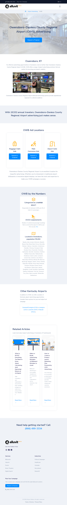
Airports (7, 462)
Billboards (8, 459)
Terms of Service (29, 502)
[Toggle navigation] (60, 6)
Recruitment (38, 468)
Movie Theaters (9, 468)
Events (7, 465)
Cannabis (37, 465)
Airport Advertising (33, 11)
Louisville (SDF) (32, 310)
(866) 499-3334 (11, 2)
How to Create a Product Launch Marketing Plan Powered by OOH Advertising (48, 361)
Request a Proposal (33, 40)
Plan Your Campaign (22, 2)
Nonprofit (37, 471)
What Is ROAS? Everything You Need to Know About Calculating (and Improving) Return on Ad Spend (18, 363)
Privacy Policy (38, 502)
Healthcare (38, 462)
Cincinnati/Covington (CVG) (30, 307)
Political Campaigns (40, 459)
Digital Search (9, 471)
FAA (37, 227)
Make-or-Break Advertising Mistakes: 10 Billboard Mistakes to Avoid (33, 359)
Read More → (18, 401)
